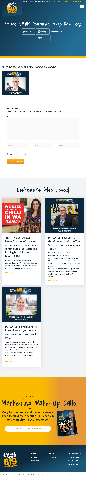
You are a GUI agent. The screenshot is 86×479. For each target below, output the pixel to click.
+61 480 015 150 (78, 2)
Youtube (75, 464)
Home (33, 453)
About (34, 457)
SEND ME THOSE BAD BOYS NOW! (28, 429)
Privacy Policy (51, 475)
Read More (9, 272)
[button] (81, 6)
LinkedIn (74, 461)
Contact (53, 457)
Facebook (74, 457)
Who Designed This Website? (75, 475)
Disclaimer (43, 475)
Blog (51, 453)
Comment (11, 117)
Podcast (35, 461)
